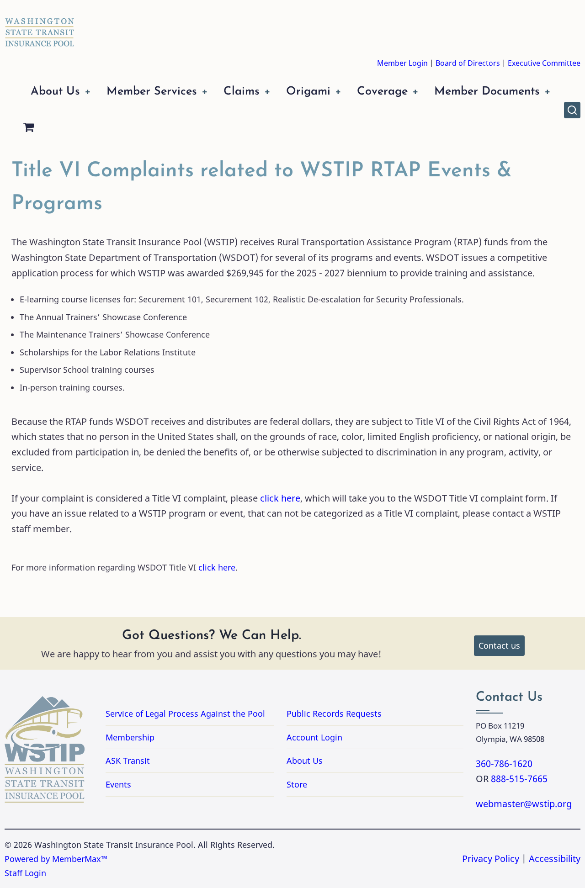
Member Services (151, 91)
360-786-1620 (504, 763)
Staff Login (25, 872)
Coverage (382, 91)
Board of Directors (468, 63)
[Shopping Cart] (28, 129)
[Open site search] (572, 110)
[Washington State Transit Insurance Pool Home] (40, 25)
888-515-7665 (519, 778)
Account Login (314, 737)
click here (280, 498)
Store (297, 784)
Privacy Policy (490, 858)
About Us (55, 91)
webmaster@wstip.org (524, 804)
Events (118, 784)
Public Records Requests (371, 713)
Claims (241, 91)
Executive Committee (544, 63)
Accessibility (554, 858)
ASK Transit (128, 760)
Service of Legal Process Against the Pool (185, 713)
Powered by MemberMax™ (56, 858)
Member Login (402, 63)
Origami (308, 91)
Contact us (499, 645)
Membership (130, 737)
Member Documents (487, 91)
